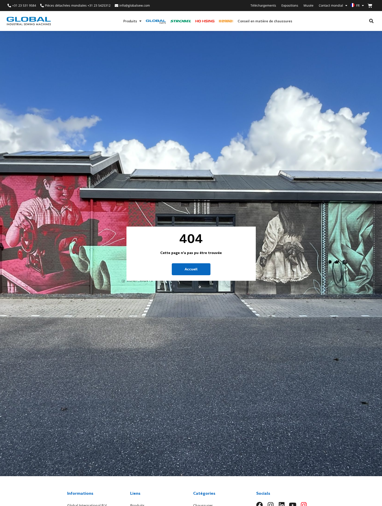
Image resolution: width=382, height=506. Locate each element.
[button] (371, 21)
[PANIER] (370, 6)
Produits (130, 21)
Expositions (289, 5)
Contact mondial (331, 5)
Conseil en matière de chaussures (265, 21)
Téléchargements (263, 5)
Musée (308, 5)
